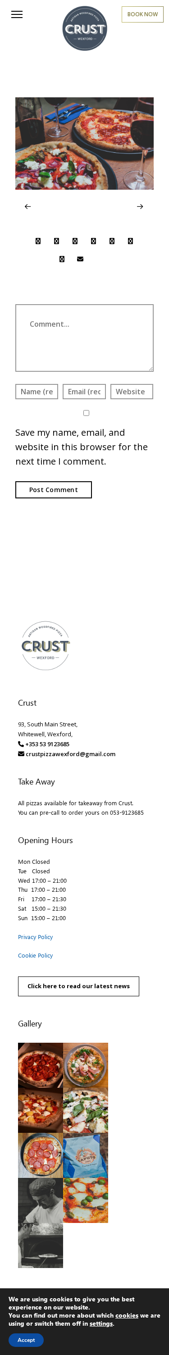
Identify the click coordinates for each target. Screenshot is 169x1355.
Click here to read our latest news (78, 986)
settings (101, 1323)
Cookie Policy (35, 955)
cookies (126, 1315)
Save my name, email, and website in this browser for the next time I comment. (81, 446)
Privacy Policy (35, 936)
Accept (26, 1340)
